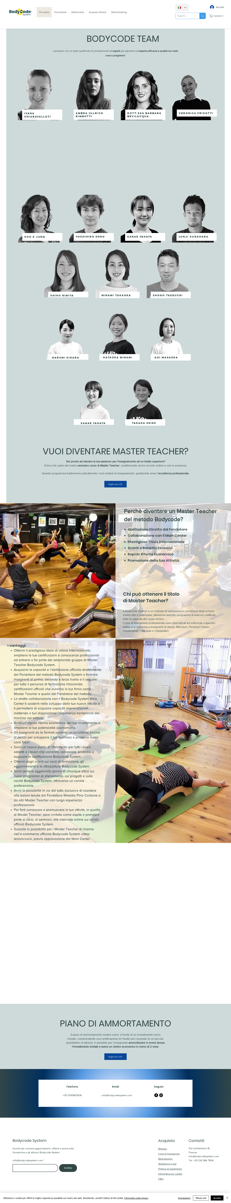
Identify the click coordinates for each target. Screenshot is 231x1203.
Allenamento (165, 1159)
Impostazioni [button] (184, 1198)
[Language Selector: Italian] (182, 7)
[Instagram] (161, 1095)
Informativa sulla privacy (136, 1198)
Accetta (217, 1198)
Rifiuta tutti (201, 1198)
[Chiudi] (227, 1197)
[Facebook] (156, 1095)
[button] (217, 15)
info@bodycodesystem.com (28, 1160)
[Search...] (202, 16)
